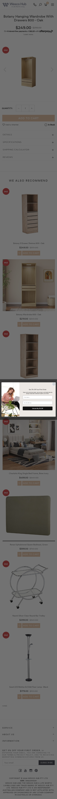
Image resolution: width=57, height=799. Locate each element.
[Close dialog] (54, 384)
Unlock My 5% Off (37, 408)
